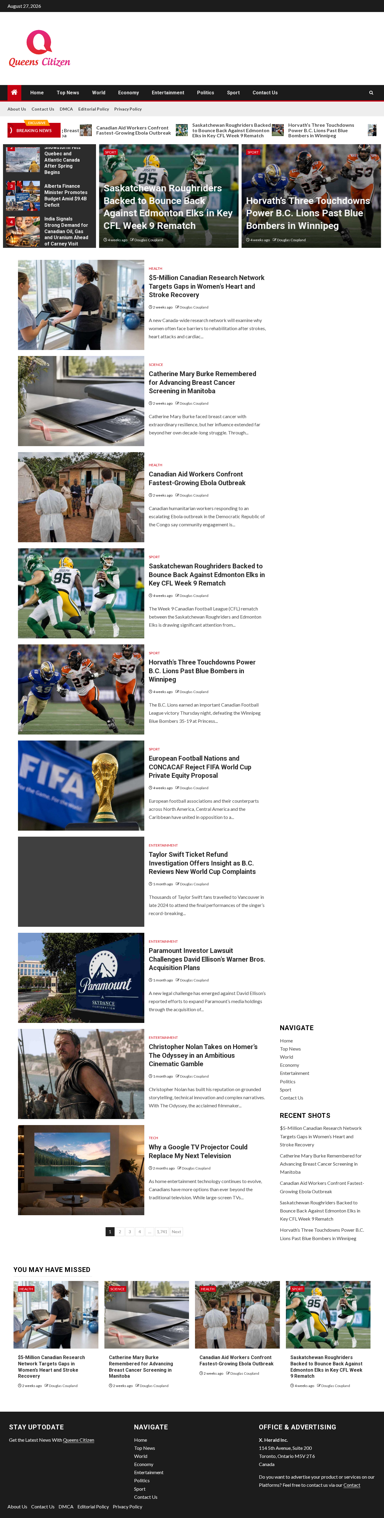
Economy (128, 93)
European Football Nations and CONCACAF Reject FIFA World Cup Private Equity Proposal (200, 767)
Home (37, 93)
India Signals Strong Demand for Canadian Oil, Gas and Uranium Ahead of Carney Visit (66, 231)
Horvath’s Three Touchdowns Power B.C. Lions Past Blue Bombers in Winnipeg (285, 130)
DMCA (66, 108)
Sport (233, 93)
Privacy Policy (128, 108)
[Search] (371, 93)
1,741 (162, 1231)
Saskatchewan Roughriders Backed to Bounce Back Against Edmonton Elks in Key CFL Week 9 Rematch (195, 130)
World (98, 93)
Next (176, 1231)
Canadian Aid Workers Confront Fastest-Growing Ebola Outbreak (97, 130)
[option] (49, 159)
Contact (352, 1485)
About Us (17, 108)
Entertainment (168, 93)
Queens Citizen (78, 1440)
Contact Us (265, 93)
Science (156, 364)
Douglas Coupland (148, 240)
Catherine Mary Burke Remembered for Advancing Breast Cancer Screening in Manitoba (202, 382)
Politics (205, 93)
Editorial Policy (93, 108)
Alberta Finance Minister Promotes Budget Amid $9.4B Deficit (66, 195)
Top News (68, 93)
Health (155, 268)
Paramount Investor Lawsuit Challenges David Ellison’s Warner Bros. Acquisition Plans (207, 959)
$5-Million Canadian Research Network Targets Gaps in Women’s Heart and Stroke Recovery (207, 286)
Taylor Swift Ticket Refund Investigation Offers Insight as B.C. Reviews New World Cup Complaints (202, 863)
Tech (153, 1138)
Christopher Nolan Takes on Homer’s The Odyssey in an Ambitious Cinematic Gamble (203, 1055)
